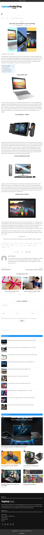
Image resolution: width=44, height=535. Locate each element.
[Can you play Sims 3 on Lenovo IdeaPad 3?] (11, 457)
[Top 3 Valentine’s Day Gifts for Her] (11, 283)
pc (16, 245)
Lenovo (7, 245)
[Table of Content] (13, 66)
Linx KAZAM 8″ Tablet (7, 69)
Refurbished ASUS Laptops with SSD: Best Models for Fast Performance (22, 340)
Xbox (8, 247)
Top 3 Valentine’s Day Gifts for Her (11, 291)
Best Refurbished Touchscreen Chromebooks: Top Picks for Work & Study (22, 354)
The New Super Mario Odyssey (29, 484)
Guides (7, 18)
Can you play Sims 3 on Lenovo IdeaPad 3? (9, 465)
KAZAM (40, 243)
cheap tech (16, 243)
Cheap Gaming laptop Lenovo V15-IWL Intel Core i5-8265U (10, 485)
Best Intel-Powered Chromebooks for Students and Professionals (21, 404)
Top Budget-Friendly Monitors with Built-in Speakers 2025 (19, 369)
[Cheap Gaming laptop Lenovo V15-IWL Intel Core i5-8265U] (11, 476)
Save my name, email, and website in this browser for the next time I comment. (18, 318)
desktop (21, 243)
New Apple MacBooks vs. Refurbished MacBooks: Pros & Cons (20, 390)
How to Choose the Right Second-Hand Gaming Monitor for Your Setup (22, 347)
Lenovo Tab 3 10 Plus (7, 71)
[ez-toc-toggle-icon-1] (12, 66)
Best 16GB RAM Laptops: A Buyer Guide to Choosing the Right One (21, 361)
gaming (31, 243)
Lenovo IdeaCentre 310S (7, 70)
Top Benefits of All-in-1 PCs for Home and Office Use (18, 376)
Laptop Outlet (20, 25)
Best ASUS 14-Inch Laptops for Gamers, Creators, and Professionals (21, 397)
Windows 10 (4, 247)
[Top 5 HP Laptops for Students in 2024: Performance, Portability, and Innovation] (32, 283)
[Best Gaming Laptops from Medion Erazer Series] (22, 431)
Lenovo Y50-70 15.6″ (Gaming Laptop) (31, 465)
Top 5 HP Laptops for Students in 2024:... (32, 291)
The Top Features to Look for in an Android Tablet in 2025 (19, 383)
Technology (29, 245)
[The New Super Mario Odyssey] (33, 476)
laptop (3, 245)
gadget (26, 243)
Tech (24, 245)
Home (2, 18)
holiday (35, 243)
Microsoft (13, 245)
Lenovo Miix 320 (6, 67)
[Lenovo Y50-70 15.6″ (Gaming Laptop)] (33, 457)
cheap (12, 243)
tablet (20, 245)
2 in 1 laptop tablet (5, 243)
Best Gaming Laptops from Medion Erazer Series (13, 446)
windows (34, 245)
